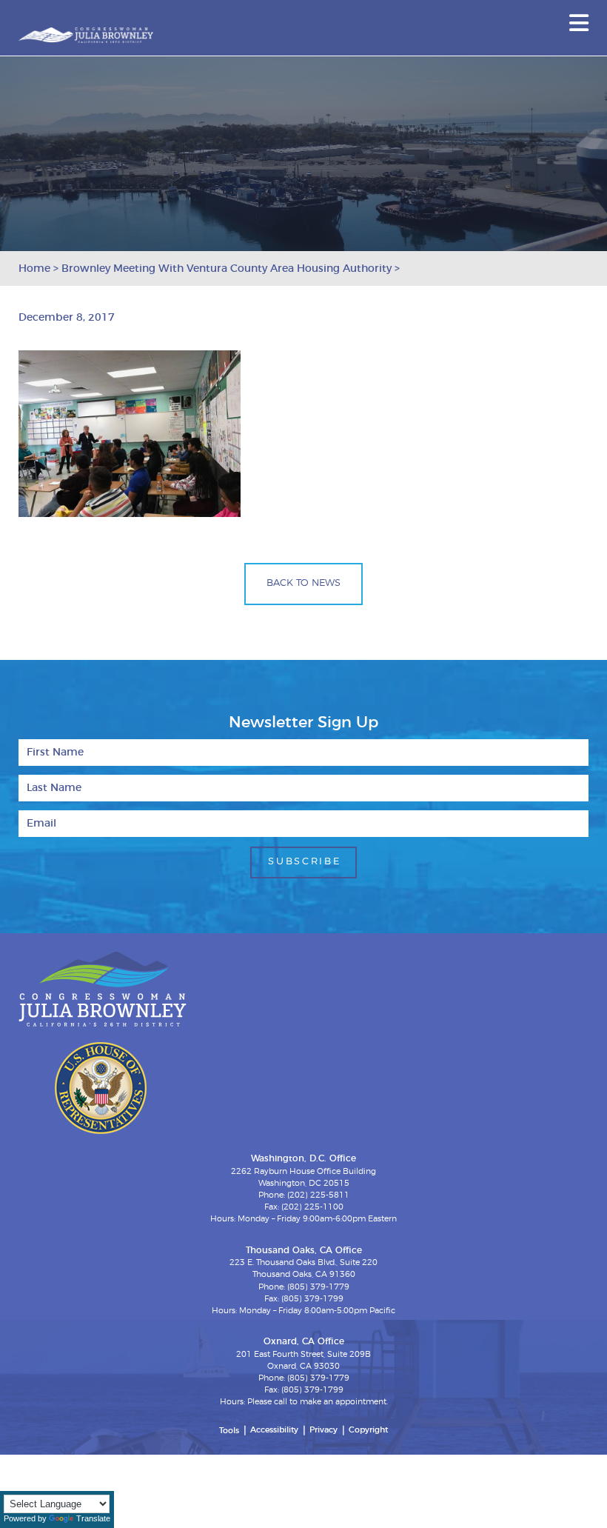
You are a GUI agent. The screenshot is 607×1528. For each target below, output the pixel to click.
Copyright (368, 1430)
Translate (93, 1518)
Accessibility (274, 1430)
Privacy (323, 1430)
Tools (229, 1431)
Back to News (303, 583)
